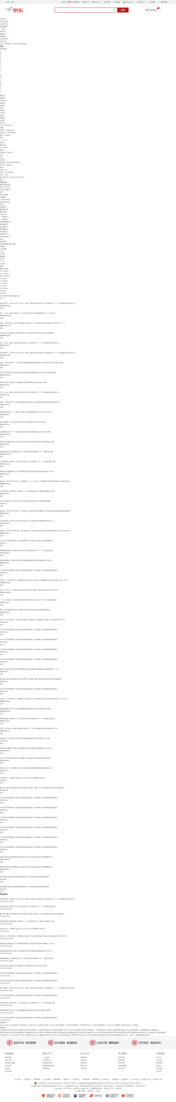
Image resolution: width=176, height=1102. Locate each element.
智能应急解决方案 (6, 1032)
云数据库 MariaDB (107, 1035)
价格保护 (121, 1060)
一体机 (2, 29)
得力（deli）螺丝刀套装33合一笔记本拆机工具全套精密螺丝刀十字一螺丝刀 (28, 313)
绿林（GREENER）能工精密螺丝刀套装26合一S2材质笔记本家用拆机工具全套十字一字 (32, 323)
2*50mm (3, 291)
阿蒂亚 (2, 118)
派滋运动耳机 (44, 1025)
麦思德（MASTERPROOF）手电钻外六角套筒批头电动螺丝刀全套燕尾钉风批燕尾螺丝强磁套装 (35, 511)
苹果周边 (8, 44)
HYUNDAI (4, 148)
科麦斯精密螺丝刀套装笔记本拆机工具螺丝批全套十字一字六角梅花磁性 (26, 550)
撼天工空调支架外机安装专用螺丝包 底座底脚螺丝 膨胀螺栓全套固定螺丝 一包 (28, 669)
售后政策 (121, 1057)
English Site (145, 1079)
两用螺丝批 (4, 229)
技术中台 (55, 1035)
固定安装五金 (5, 202)
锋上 (1, 138)
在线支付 (83, 1060)
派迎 (1, 115)
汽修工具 (3, 214)
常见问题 (8, 1066)
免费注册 (76, 2)
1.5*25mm (4, 284)
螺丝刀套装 (4, 269)
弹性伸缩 (105, 1032)
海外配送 (46, 1068)
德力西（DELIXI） (6, 165)
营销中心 (66, 1079)
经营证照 (118, 1088)
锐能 (1, 150)
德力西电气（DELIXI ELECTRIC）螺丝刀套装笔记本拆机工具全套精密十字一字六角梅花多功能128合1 (37, 353)
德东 (1, 167)
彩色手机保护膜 (72, 1025)
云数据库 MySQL (45, 1035)
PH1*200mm (5, 276)
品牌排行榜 (4, 24)
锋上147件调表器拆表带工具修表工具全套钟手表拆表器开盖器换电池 (25, 758)
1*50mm (3, 279)
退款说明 (121, 1063)
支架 (1, 239)
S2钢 (2, 259)
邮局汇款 (83, 1066)
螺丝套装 (3, 212)
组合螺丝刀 (4, 227)
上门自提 (46, 1057)
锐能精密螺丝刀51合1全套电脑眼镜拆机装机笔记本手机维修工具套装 (25, 709)
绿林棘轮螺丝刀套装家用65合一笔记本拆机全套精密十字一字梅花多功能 (26, 452)
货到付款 (83, 1057)
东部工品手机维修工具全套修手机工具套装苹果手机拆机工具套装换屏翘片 (27, 333)
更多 (1, 180)
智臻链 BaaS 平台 (31, 1035)
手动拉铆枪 (4, 195)
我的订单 (85, 2)
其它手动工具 (5, 187)
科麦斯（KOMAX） (7, 153)
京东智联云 (151, 1032)
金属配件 (3, 207)
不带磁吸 (3, 249)
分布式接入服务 (64, 1035)
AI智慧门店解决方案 (132, 1032)
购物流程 (8, 1057)
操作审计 (7, 1035)
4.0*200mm (4, 274)
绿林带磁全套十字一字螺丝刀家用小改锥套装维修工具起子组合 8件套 (25, 432)
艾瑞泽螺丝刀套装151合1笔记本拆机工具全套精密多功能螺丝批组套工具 (26, 521)
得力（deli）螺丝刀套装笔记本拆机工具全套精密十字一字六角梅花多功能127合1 (29, 392)
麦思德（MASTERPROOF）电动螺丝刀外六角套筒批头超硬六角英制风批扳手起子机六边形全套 (35, 531)
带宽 (100, 1032)
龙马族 (2, 111)
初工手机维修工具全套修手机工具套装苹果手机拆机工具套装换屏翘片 (25, 501)
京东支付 (90, 1091)
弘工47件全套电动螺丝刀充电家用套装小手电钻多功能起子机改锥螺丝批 (26, 541)
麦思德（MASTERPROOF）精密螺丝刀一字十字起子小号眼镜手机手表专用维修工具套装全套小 (35, 481)
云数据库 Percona (91, 1032)
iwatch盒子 (33, 1025)
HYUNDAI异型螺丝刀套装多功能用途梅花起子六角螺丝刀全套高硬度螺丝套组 (28, 570)
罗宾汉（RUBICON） (8, 130)
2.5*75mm (4, 288)
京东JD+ (159, 1071)
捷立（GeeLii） (6, 135)
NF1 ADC (21, 1035)
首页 (1, 44)
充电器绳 (23, 1025)
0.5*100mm (4, 271)
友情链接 (86, 1079)
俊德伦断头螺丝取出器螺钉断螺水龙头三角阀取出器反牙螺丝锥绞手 (25, 877)
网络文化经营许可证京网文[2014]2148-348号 (97, 1086)
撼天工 (2, 143)
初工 (1, 157)
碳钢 (1, 266)
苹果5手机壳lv (85, 1025)
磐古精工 (3, 145)
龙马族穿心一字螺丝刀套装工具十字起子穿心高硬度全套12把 (22, 778)
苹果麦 (135, 1025)
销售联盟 (96, 1079)
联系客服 (8, 1071)
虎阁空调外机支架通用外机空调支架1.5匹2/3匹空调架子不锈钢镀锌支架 (26, 857)
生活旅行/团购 (10, 1063)
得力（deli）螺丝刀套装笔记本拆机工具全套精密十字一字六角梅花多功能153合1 (29, 343)
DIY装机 (159, 1060)
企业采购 (116, 2)
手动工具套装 (5, 190)
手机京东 (128, 2)
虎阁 (1, 128)
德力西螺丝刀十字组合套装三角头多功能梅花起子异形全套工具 (23, 422)
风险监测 (115, 1079)
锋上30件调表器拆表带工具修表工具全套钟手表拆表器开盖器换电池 (25, 610)
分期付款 (83, 1063)
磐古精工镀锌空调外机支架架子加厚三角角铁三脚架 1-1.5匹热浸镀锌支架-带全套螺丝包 (32, 788)
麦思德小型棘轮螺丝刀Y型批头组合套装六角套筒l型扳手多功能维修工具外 (27, 442)
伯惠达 (2, 120)
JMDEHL (3, 101)
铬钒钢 (2, 256)
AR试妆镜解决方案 (21, 1032)
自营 (1, 308)
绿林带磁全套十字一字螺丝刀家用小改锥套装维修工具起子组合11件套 (25, 412)
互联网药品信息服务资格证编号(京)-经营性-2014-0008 (99, 1083)
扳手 (1, 192)
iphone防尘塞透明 (57, 1025)
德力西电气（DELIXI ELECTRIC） (12, 177)
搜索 (123, 10)
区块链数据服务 (72, 1032)
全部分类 (3, 19)
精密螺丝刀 (4, 234)
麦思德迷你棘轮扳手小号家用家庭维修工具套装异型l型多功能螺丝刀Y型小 (27, 471)
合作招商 (47, 1079)
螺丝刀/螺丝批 (5, 185)
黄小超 (2, 123)
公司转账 (83, 1068)
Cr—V (2, 261)
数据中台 (143, 1032)
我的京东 (95, 2)
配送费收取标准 (48, 1066)
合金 (1, 251)
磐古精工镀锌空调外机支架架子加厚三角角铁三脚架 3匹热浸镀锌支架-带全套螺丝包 (30, 679)
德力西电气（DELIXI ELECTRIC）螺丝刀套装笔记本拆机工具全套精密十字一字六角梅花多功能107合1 (37, 303)
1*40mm (3, 286)
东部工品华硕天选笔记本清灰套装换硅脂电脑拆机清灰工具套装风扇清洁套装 (28, 373)
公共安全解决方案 (93, 1035)
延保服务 (159, 1063)
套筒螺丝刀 (4, 232)
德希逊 (2, 103)
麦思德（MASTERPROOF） (10, 162)
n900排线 (14, 1025)
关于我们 (17, 1079)
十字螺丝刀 (4, 219)
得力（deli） (4, 175)
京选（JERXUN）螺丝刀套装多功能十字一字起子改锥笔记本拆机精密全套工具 (29, 728)
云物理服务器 (48, 1032)
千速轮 (2, 113)
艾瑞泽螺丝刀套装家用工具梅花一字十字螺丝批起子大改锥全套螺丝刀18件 (27, 491)
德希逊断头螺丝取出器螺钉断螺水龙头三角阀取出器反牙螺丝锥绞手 (25, 887)
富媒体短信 (61, 1032)
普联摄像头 (4, 26)
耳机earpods (126, 1025)
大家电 (7, 1068)
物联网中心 (32, 1032)
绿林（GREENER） (7, 172)
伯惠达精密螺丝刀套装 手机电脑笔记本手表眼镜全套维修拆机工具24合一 (26, 748)
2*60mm (3, 293)
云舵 (1, 108)
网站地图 (121, 1032)
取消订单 (121, 1068)
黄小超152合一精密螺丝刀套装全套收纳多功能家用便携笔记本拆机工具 (26, 768)
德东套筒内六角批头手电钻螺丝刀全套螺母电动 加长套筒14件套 (23, 382)
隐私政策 (125, 1079)
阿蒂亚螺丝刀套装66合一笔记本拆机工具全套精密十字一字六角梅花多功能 (27, 719)
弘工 (1, 155)
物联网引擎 (113, 1032)
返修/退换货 (122, 1066)
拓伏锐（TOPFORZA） (8, 133)
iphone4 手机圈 (113, 1025)
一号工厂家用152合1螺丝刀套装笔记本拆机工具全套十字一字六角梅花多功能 (28, 600)
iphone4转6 (4, 1025)
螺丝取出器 (4, 209)
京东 (23, 11)
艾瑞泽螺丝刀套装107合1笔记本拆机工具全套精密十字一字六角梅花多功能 (27, 461)
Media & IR (157, 1079)
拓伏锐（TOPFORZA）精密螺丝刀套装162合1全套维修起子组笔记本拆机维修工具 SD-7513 (34, 699)
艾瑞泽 (2, 160)
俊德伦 (2, 106)
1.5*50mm (4, 281)
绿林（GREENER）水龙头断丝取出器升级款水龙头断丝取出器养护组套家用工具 (29, 402)
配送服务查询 (48, 1063)
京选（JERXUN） (6, 125)
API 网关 (40, 1032)
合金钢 (2, 264)
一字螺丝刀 (4, 217)
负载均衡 (81, 1032)
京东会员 (107, 2)
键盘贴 (2, 34)
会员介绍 (8, 1060)
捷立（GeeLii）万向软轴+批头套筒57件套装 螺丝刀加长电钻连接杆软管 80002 (29, 590)
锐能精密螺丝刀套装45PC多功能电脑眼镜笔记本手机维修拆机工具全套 (26, 560)
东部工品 (3, 170)
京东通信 (159, 1068)
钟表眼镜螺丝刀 (6, 222)
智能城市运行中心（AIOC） (125, 1035)
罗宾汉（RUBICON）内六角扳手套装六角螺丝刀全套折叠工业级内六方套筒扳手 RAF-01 (32, 620)
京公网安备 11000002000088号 (49, 1083)
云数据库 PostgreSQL (79, 1035)
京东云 (98, 1091)
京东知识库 (4, 22)
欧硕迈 (2, 98)
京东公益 (135, 1079)
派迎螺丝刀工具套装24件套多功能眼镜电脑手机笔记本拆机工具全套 (25, 738)
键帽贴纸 (3, 36)
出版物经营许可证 (71, 1086)
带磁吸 (2, 246)
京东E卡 (159, 1066)
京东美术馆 (4, 39)
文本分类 (14, 1035)
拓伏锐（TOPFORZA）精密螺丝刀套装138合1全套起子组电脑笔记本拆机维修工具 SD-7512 (34, 580)
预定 (55, 1032)
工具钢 (2, 254)
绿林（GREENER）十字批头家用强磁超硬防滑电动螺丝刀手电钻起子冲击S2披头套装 (31, 363)
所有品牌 (3, 49)
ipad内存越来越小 (99, 1025)
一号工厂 (3, 140)
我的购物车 (153, 10)
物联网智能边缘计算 (143, 1035)
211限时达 (46, 1060)
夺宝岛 (158, 1057)
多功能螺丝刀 (5, 237)
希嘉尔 (2, 96)
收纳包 (2, 31)
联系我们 (27, 1079)
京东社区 (105, 1079)
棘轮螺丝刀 (4, 224)
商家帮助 (56, 1079)
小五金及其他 (5, 199)
